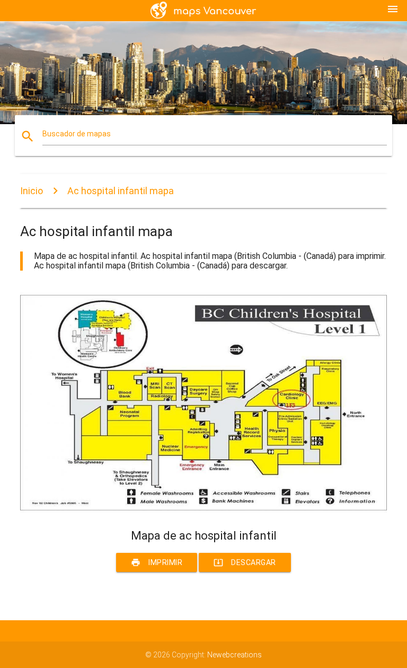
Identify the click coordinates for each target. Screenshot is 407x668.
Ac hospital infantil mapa (120, 190)
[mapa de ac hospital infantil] (203, 510)
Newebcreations (234, 654)
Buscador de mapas (76, 133)
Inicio (31, 190)
